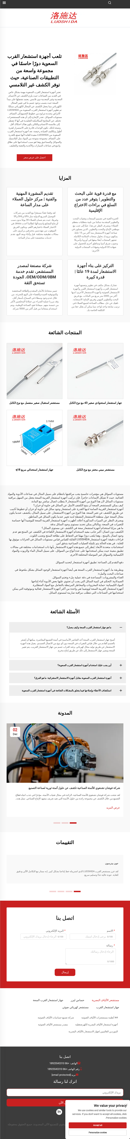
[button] (73, 823)
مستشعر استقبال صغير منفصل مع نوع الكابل (34, 402)
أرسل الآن (65, 1102)
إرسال (65, 972)
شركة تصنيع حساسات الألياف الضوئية (56, 1017)
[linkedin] (59, 1112)
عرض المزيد (113, 807)
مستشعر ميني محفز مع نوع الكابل (95, 469)
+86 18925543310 (59, 1063)
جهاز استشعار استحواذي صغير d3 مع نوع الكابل (95, 402)
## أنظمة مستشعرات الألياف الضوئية (99, 1017)
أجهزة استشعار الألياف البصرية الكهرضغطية (96, 1024)
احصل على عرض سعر (35, 157)
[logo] (65, 17)
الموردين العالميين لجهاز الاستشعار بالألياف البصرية (93, 1031)
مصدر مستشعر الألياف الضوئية (53, 1024)
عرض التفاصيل (95, 371)
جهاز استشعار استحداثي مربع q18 (34, 469)
